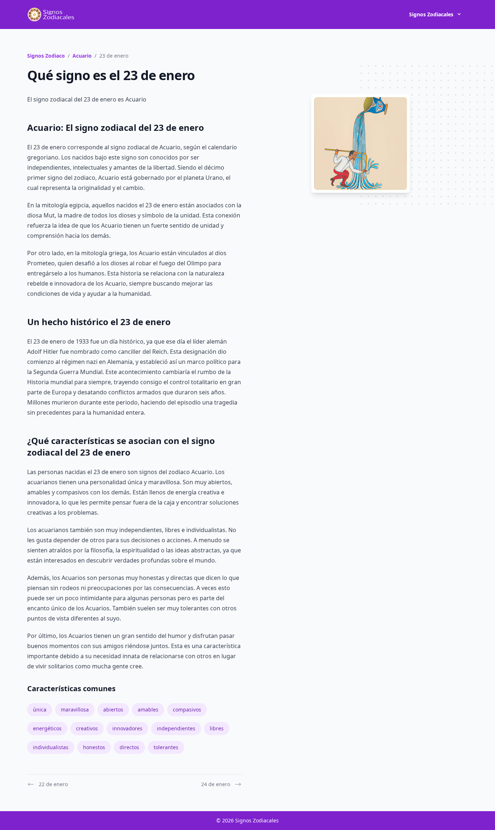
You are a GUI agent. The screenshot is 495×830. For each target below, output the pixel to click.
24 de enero (215, 784)
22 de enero (53, 784)
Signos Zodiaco (46, 55)
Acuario (82, 55)
